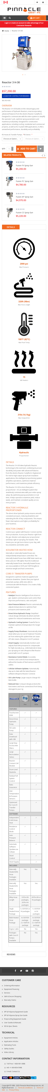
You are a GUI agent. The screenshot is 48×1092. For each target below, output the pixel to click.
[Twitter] (21, 971)
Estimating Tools (10, 1045)
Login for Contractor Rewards (16, 96)
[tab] (24, 227)
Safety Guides (9, 1049)
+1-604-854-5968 (16, 1067)
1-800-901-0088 (19, 1064)
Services (7, 993)
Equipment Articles (11, 1038)
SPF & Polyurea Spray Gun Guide (15, 1015)
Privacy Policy (14, 1090)
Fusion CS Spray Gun (24, 212)
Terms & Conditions (25, 1088)
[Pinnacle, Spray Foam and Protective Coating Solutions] (24, 10)
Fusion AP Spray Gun (24, 197)
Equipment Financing (11, 989)
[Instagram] (33, 971)
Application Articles (11, 1041)
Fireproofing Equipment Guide (15, 1019)
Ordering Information (12, 985)
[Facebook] (15, 971)
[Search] (9, 17)
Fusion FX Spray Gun (24, 165)
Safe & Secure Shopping (12, 996)
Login (37, 2)
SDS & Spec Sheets (10, 1026)
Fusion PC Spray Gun (24, 181)
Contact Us (16, 1071)
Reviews (11, 954)
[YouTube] (27, 971)
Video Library (9, 1052)
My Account (43, 2)
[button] (23, 75)
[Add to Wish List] (40, 149)
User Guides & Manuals (12, 1022)
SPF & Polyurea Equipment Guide (16, 1012)
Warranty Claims (10, 1000)
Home (6, 31)
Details (11, 227)
